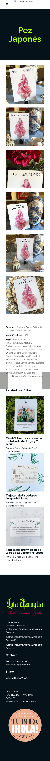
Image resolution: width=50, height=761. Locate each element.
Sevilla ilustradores (29, 369)
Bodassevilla (37, 349)
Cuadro (9, 353)
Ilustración (27, 356)
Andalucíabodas (33, 346)
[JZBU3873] (25, 211)
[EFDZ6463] (25, 295)
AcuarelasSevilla (14, 343)
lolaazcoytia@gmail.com (18, 664)
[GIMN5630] (25, 126)
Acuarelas (26, 339)
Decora (17, 353)
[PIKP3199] (25, 253)
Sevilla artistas (13, 369)
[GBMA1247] (25, 84)
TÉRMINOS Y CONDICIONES (21, 701)
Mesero (28, 330)
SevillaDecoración (15, 376)
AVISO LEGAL (13, 691)
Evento (9, 356)
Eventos (17, 356)
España (33, 353)
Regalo (16, 362)
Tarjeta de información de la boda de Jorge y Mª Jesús (24, 551)
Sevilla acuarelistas (15, 366)
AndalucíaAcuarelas (15, 346)
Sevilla (24, 362)
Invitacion (37, 356)
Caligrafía (37, 327)
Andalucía (27, 343)
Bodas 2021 (24, 349)
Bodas (29, 327)
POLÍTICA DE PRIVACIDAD (19, 695)
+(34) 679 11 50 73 (18, 661)
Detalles (26, 353)
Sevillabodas (28, 372)
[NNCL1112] (25, 169)
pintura (9, 362)
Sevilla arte (30, 366)
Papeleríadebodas (33, 359)
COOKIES (11, 698)
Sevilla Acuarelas (36, 362)
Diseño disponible (14, 330)
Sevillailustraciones (33, 376)
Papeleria (18, 359)
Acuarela (21, 327)
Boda (8, 349)
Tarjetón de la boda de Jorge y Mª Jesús (21, 497)
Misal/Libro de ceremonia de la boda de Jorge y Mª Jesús (24, 441)
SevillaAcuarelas (14, 372)
